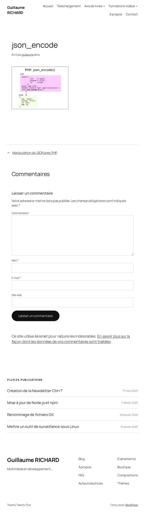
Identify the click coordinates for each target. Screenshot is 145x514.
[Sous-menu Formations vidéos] (137, 6)
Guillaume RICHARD (16, 10)
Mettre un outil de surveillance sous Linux (43, 426)
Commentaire (21, 213)
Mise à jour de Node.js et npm (32, 403)
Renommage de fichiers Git (30, 415)
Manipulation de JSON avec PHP (34, 152)
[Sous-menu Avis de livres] (104, 6)
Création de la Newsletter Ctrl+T (35, 391)
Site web (17, 295)
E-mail (16, 278)
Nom (15, 260)
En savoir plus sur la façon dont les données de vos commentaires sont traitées (71, 339)
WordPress (131, 505)
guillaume (27, 54)
